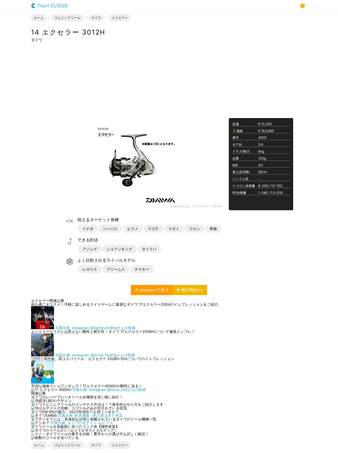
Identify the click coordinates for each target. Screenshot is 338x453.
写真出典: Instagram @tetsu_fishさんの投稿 (109, 389)
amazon (153, 289)
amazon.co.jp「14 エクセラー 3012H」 (197, 206)
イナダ (87, 228)
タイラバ (149, 249)
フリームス (115, 269)
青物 (213, 228)
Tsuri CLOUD (52, 5)
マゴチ (153, 228)
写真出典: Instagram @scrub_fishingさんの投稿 (95, 355)
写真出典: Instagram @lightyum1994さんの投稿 (95, 328)
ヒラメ (132, 228)
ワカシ (194, 228)
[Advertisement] (169, 79)
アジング (89, 249)
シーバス (110, 228)
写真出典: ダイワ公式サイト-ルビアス (82, 422)
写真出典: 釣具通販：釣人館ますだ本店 (90, 415)
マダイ (173, 228)
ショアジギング (119, 249)
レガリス (89, 269)
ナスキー (142, 269)
